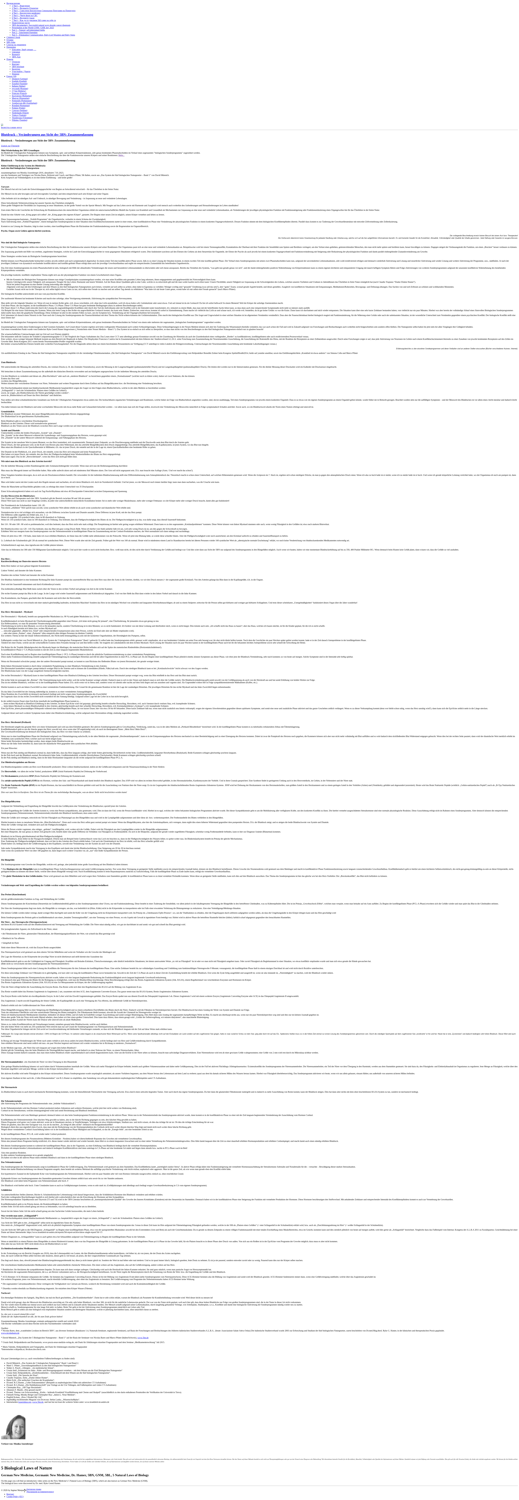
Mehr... (121, 155)
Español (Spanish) (19, 83)
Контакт (15, 64)
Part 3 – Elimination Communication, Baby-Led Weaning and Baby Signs (43, 35)
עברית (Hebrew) (19, 91)
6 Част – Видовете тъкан (23, 18)
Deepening (11, 47)
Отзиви (9, 40)
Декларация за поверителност (40, 1492)
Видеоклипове (13, 3)
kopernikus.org (24, 1402)
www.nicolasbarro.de (10, 1333)
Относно (16, 62)
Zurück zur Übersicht (10, 146)
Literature (16, 52)
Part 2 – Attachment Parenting (24, 32)
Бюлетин (16, 69)
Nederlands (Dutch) (20, 113)
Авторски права (33, 1489)
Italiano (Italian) (18, 86)
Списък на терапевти (16, 45)
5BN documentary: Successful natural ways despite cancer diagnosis (41, 25)
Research (16, 54)
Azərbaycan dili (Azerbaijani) (24, 103)
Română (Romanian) (21, 105)
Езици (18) (11, 76)
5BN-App (16, 57)
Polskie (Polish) (18, 108)
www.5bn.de (143, 1338)
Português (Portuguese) (22, 101)
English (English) (19, 81)
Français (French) (19, 93)
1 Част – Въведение (21, 6)
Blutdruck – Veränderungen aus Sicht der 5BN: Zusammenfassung (47, 134)
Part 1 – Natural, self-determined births (28, 30)
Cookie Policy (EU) (15, 1496)
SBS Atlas (10, 42)
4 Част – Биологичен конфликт (26, 13)
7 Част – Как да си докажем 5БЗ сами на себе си (34, 20)
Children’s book (13, 37)
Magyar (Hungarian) (20, 98)
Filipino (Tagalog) (19, 120)
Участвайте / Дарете (21, 71)
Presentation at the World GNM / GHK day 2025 (33, 28)
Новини (15, 74)
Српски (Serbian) (19, 110)
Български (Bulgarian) (22, 96)
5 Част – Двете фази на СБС (25, 15)
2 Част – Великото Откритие (25, 8)
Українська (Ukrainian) (22, 118)
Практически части (21, 23)
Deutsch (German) (20, 79)
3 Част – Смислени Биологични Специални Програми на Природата (43, 10)
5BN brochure (18, 66)
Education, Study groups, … (24, 49)
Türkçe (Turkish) (19, 115)
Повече (9, 59)
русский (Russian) (20, 88)
